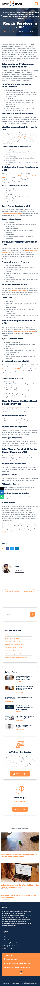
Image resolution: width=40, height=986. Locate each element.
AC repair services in (17, 290)
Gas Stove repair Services (26, 14)
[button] (36, 3)
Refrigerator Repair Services (12, 16)
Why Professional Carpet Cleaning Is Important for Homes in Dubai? (24, 707)
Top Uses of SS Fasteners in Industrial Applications (25, 717)
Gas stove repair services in (24, 331)
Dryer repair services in (11, 213)
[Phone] (2, 497)
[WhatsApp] (2, 492)
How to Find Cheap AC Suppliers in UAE (23, 725)
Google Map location (9, 532)
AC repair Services (9, 12)
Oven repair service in (11, 369)
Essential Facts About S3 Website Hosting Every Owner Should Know (24, 677)
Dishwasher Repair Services (25, 12)
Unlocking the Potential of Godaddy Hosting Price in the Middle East (24, 688)
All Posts (19, 571)
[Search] (32, 614)
